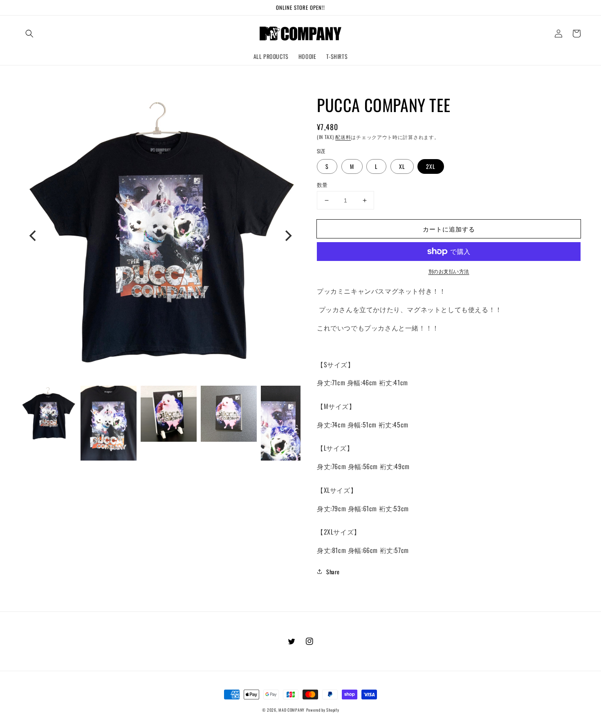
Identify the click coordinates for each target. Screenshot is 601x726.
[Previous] (34, 236)
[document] (160, 236)
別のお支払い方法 (448, 270)
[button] (29, 34)
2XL (430, 166)
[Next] (287, 236)
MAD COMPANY (291, 710)
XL (402, 166)
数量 (322, 185)
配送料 (343, 136)
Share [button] (333, 571)
